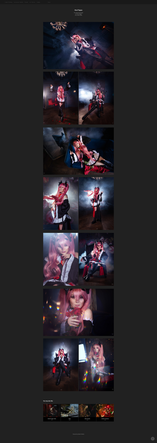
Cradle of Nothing (8, 2)
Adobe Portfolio (81, 434)
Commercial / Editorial (18, 2)
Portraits (26, 2)
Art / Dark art (32, 2)
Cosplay (38, 2)
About (49, 2)
